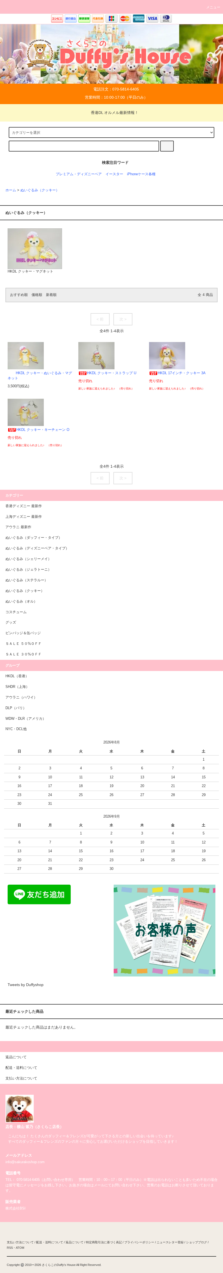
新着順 (51, 295)
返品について (74, 1242)
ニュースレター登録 (170, 1242)
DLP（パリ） (15, 708)
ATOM (20, 1247)
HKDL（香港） (17, 676)
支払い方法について (20, 1242)
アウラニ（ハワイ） (21, 697)
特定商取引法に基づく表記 (104, 1242)
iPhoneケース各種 (141, 174)
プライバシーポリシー (139, 1242)
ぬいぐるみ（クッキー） (39, 190)
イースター (114, 174)
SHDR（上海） (17, 687)
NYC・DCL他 (16, 729)
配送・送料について (49, 1242)
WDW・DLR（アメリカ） (25, 719)
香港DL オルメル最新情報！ (114, 112)
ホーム (10, 190)
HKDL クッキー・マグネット (30, 271)
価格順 (37, 295)
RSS (10, 1247)
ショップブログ (196, 1242)
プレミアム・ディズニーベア (79, 174)
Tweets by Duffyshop (26, 984)
